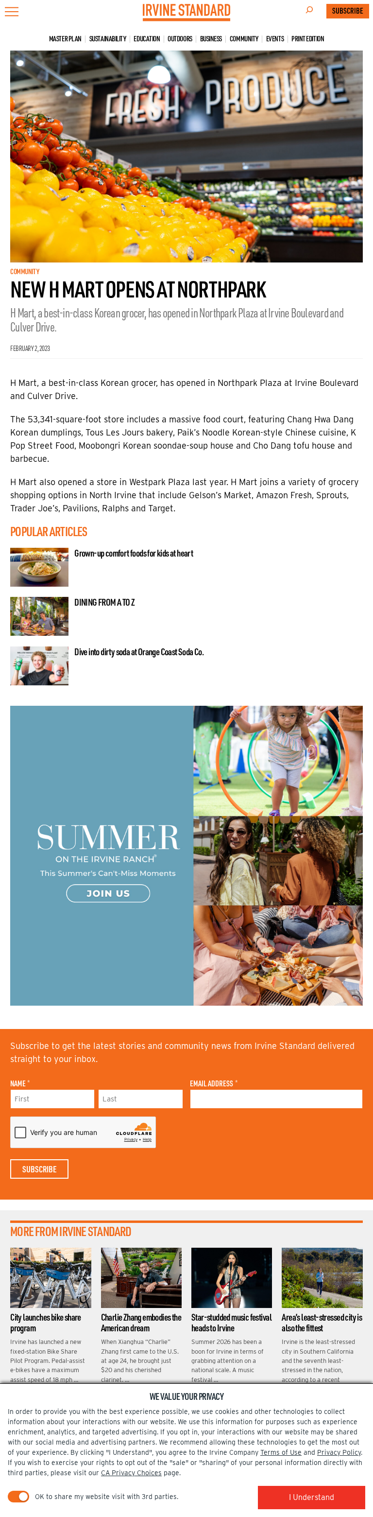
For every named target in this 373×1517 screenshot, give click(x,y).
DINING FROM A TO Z (104, 602)
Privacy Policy (339, 1452)
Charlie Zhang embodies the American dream (141, 1322)
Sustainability (107, 39)
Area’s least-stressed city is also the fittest (322, 1322)
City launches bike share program (45, 1322)
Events (275, 39)
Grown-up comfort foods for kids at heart (133, 553)
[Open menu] (11, 11)
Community (244, 39)
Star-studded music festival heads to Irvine (231, 1322)
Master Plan (65, 39)
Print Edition (307, 39)
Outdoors (180, 39)
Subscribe (347, 11)
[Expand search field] (309, 11)
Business (211, 39)
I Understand (311, 1497)
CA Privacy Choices (131, 1473)
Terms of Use (281, 1452)
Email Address (213, 1083)
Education (147, 39)
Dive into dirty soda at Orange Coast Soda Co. (138, 651)
